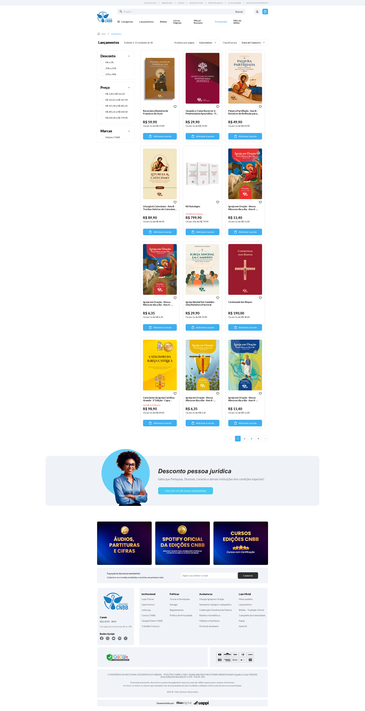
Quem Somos (148, 604)
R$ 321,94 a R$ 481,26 (116, 105)
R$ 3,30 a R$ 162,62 (115, 93)
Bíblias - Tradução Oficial (251, 610)
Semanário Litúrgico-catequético (215, 604)
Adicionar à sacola (162, 136)
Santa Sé (243, 626)
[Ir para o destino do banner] (182, 477)
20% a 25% (110, 68)
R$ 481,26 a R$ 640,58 (116, 111)
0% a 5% (109, 62)
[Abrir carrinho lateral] (265, 11)
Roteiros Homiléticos (209, 615)
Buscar (239, 11)
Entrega (173, 604)
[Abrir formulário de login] (257, 11)
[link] (180, 21)
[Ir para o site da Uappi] (201, 703)
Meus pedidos (246, 599)
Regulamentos (177, 610)
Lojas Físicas (148, 599)
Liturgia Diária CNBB (152, 620)
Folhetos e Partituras (209, 620)
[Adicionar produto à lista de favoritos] (175, 106)
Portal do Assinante (208, 626)
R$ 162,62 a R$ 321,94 (116, 99)
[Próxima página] (265, 438)
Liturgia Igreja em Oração (211, 599)
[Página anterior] (231, 438)
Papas (242, 620)
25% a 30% (110, 74)
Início (103, 34)
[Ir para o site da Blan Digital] (184, 703)
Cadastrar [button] (248, 575)
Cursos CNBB (148, 615)
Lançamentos (245, 604)
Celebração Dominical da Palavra (215, 610)
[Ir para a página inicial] (104, 17)
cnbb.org (146, 610)
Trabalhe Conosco (151, 626)
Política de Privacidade (181, 615)
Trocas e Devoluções (180, 599)
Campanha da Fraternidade (252, 615)
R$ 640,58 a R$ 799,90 (116, 117)
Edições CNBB (112, 137)
